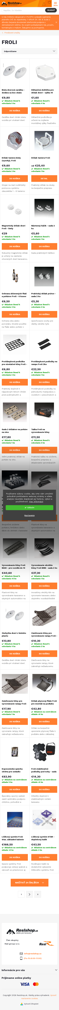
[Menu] (55, 3)
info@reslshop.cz (32, 953)
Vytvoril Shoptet (31, 1004)
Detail (44, 178)
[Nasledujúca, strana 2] (29, 894)
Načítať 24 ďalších (27, 882)
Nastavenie (29, 515)
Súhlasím (30, 507)
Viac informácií (36, 501)
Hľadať (51, 10)
